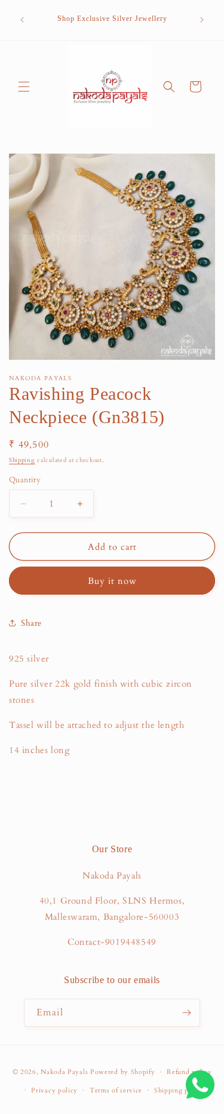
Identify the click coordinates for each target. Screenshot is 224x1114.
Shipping (22, 460)
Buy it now (112, 581)
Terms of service (116, 1090)
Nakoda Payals (64, 1071)
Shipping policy (179, 1090)
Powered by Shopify (122, 1071)
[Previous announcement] (22, 20)
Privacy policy (54, 1090)
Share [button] (31, 623)
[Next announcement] (202, 20)
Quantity (25, 480)
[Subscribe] (186, 1013)
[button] (24, 87)
